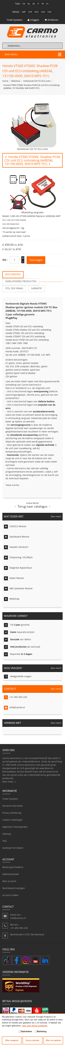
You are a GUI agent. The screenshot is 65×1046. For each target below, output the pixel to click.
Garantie (36, 288)
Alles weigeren (11, 1040)
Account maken (10, 895)
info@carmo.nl (17, 707)
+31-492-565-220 (18, 697)
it (38, 3)
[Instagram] (26, 960)
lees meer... (9, 781)
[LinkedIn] (44, 960)
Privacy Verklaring (11, 812)
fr (43, 3)
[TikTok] (7, 960)
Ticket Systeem (10, 798)
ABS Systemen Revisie (20, 588)
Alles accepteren (53, 1040)
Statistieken (26, 1031)
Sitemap (6, 833)
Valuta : (16, 11)
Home (5, 81)
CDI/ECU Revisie (17, 526)
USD (49, 12)
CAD (43, 12)
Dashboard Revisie (19, 536)
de (33, 3)
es (47, 3)
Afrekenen (52, 19)
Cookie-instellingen (12, 819)
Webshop (15, 81)
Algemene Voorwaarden (15, 826)
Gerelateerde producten (20, 281)
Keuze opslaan (32, 1040)
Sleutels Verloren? (18, 546)
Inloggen (34, 19)
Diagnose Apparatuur (20, 567)
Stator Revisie (16, 578)
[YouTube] (35, 960)
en (24, 3)
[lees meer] (55, 516)
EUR (30, 12)
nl (29, 3)
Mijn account (9, 881)
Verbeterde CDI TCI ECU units (36, 81)
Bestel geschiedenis (12, 867)
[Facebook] (16, 960)
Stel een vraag (14, 288)
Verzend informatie (12, 805)
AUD (36, 12)
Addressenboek (10, 874)
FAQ (4, 840)
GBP (24, 12)
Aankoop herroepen (12, 847)
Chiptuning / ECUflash (21, 557)
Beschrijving (13, 274)
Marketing (42, 1031)
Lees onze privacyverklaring (34, 1026)
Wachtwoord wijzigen (13, 888)
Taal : (18, 3)
